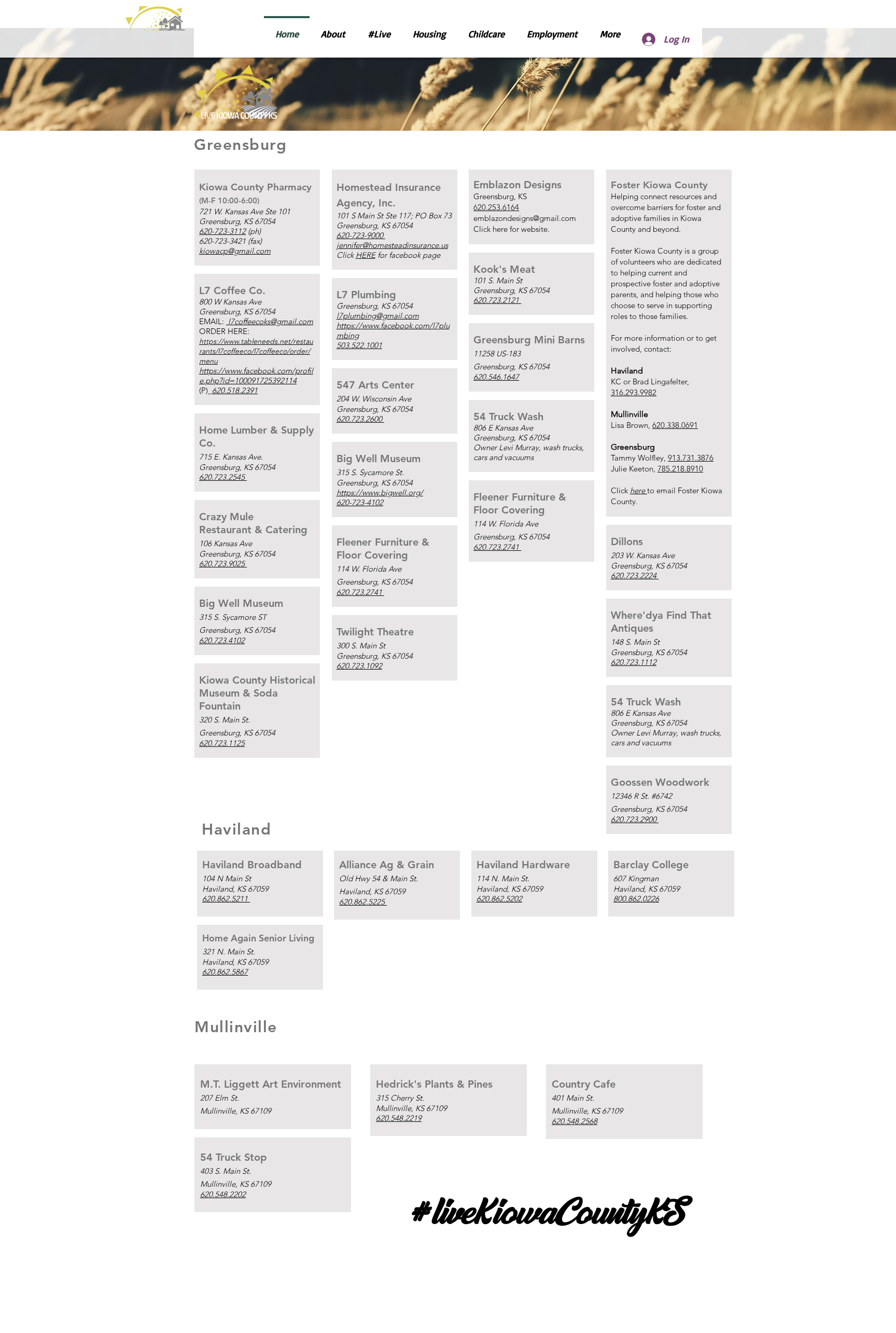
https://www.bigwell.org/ (380, 492)
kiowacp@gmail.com (235, 251)
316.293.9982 (633, 392)
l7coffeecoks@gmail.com (269, 321)
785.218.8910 (680, 469)
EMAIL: (212, 321)
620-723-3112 (222, 231)
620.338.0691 (675, 425)
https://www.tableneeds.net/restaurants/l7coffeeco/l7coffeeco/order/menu (256, 351)
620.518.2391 (235, 390)
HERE (365, 255)
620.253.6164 (496, 207)
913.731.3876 (690, 458)
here (500, 229)
